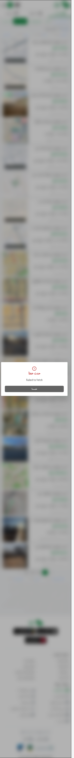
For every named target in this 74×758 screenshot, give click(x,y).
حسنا (34, 389)
